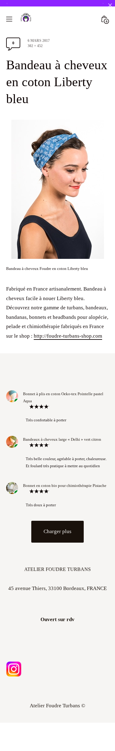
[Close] (110, 5)
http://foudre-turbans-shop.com (68, 373)
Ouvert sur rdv (57, 656)
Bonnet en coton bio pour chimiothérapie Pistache (64, 522)
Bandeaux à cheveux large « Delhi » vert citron (62, 476)
